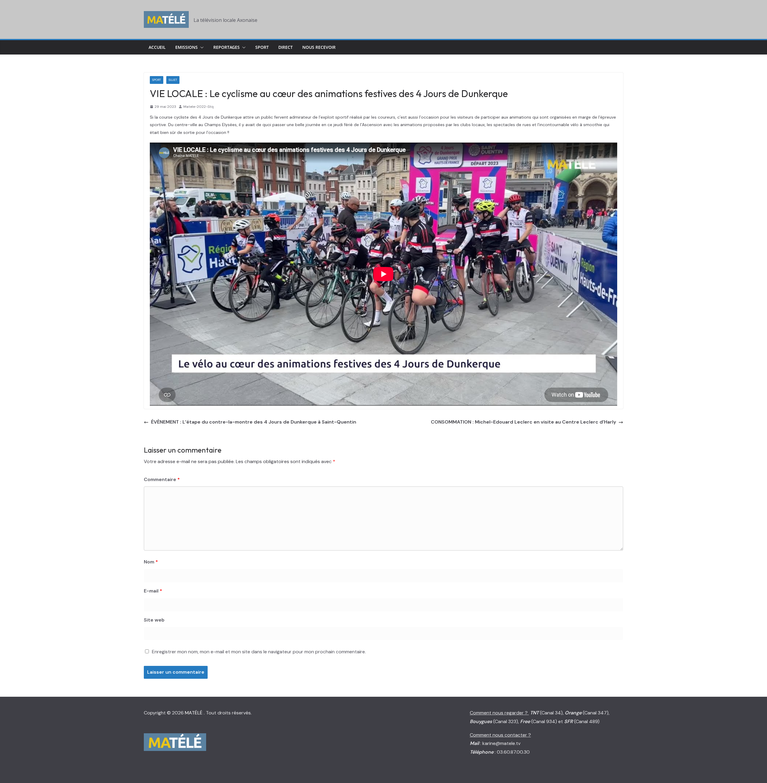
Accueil (157, 47)
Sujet (173, 80)
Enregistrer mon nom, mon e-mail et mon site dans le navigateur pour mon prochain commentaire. (259, 652)
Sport (262, 47)
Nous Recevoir (319, 47)
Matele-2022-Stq (198, 106)
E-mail (153, 591)
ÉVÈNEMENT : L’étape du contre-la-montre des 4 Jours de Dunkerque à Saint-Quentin (253, 422)
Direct (285, 47)
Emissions (186, 47)
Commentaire (162, 479)
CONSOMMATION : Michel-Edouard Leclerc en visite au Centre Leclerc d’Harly (523, 422)
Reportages (226, 47)
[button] (201, 47)
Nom (151, 562)
